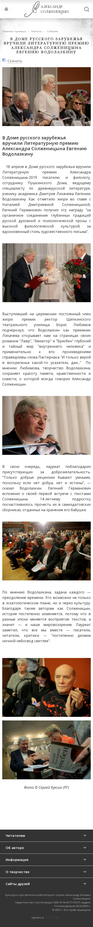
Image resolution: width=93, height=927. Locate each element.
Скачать (14, 60)
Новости (36, 31)
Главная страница (14, 31)
